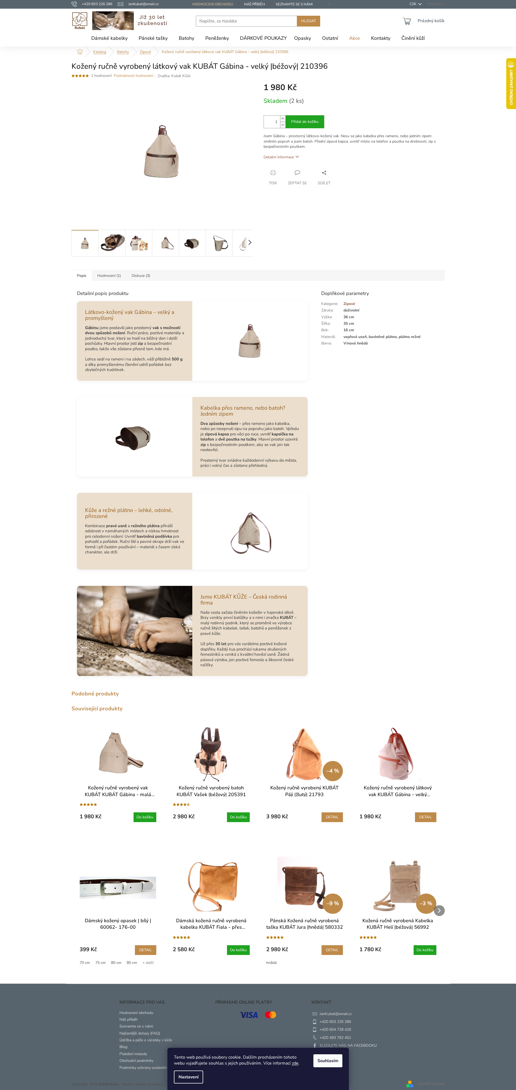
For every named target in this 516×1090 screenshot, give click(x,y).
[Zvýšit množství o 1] (282, 119)
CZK (413, 4)
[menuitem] (109, 38)
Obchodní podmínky (136, 1060)
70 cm (85, 962)
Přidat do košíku (305, 121)
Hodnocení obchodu (212, 4)
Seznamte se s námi (294, 4)
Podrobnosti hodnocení (133, 75)
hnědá (271, 962)
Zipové (349, 303)
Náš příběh (254, 4)
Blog (123, 1046)
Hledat (308, 21)
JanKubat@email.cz (336, 1013)
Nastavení (189, 1077)
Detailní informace (279, 157)
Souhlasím (327, 1061)
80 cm (116, 962)
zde (295, 1063)
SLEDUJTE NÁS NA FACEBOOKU (348, 1045)
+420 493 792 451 (335, 1037)
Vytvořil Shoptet (431, 1083)
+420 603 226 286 (335, 1021)
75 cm (100, 962)
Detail (332, 817)
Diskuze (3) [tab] (141, 275)
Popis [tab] (81, 275)
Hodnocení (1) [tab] (109, 275)
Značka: (174, 75)
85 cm (132, 962)
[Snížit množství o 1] (282, 125)
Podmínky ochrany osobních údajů (148, 1067)
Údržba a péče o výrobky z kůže (145, 1040)
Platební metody (133, 1053)
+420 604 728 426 (335, 1029)
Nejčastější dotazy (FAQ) (139, 1033)
